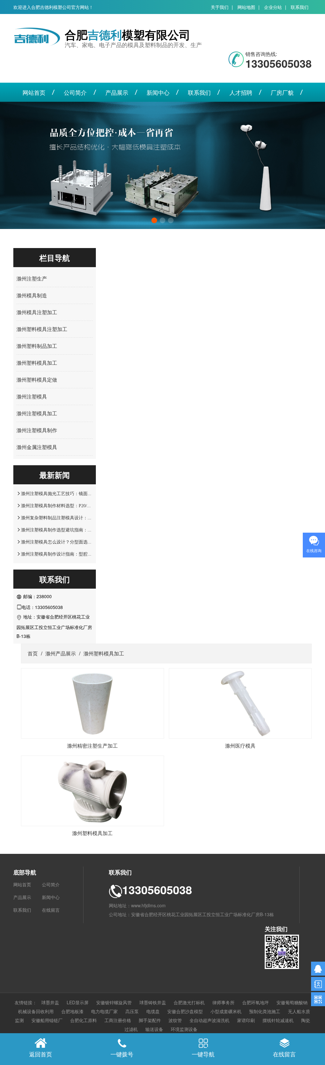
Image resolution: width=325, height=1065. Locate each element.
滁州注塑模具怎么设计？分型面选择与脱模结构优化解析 (76, 542)
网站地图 (246, 7)
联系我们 (299, 7)
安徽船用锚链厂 (47, 1020)
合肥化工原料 (83, 1020)
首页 (33, 653)
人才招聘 (240, 92)
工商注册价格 (117, 1020)
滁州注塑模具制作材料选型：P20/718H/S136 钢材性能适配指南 (82, 505)
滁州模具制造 (32, 295)
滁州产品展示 (60, 653)
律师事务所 (223, 1002)
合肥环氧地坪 (255, 1002)
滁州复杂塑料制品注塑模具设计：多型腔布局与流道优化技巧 (81, 517)
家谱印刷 (246, 1020)
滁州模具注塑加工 (37, 312)
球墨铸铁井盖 (152, 1002)
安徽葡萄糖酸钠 (292, 1002)
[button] (154, 220)
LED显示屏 (78, 1002)
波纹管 (175, 1020)
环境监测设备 (184, 1029)
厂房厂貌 (282, 92)
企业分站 (273, 7)
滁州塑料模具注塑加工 (42, 329)
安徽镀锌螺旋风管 (114, 1002)
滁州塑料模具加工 (37, 362)
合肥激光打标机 (189, 1002)
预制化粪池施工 (264, 1011)
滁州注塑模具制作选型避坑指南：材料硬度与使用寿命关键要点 (83, 530)
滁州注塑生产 (32, 278)
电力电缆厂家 (104, 1011)
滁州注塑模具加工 (37, 413)
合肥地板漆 (72, 1011)
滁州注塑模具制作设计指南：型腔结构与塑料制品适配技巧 (78, 554)
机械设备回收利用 (36, 1011)
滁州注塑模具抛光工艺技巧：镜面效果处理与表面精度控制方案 (83, 493)
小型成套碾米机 (226, 1011)
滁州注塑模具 (32, 396)
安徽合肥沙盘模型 (185, 1011)
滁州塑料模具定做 (37, 379)
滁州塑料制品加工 (37, 345)
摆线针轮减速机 (278, 1020)
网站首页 (34, 92)
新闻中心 (158, 92)
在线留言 (51, 910)
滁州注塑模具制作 (37, 430)
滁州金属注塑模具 (37, 447)
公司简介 (75, 92)
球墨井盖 (50, 1002)
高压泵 (132, 1011)
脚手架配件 (150, 1020)
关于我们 (220, 7)
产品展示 (116, 92)
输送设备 (154, 1029)
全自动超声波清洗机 (209, 1020)
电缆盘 (153, 1011)
